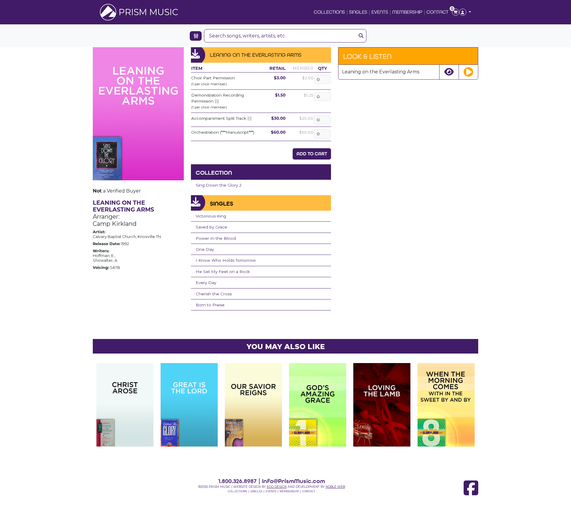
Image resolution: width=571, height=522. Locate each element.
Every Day (206, 282)
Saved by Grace (211, 227)
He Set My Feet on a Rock (223, 271)
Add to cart (312, 154)
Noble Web (335, 487)
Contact (437, 12)
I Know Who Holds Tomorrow (226, 260)
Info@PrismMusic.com (293, 481)
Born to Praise (210, 304)
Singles (358, 12)
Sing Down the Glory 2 (218, 185)
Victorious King (211, 216)
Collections (329, 12)
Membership (407, 12)
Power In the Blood (216, 238)
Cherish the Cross (214, 293)
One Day (205, 249)
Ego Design (277, 487)
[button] (465, 12)
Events (379, 12)
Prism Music (148, 12)
